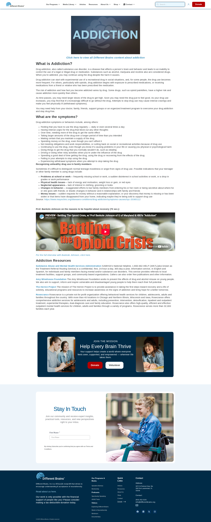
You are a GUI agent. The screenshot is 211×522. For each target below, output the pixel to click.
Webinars (95, 513)
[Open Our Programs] (59, 4)
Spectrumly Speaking (99, 496)
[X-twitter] (149, 512)
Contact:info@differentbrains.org (145, 498)
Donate (119, 501)
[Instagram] (155, 512)
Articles (119, 486)
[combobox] (170, 4)
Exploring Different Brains (100, 507)
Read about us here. (46, 491)
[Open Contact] (134, 4)
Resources (121, 489)
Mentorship (95, 489)
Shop (119, 495)
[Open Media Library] (76, 4)
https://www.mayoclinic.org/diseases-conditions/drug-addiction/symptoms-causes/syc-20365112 (92, 199)
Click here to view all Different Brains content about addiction (105, 57)
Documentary (96, 517)
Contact (120, 498)
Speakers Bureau (97, 486)
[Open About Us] (110, 4)
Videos (94, 503)
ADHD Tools (96, 499)
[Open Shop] (119, 4)
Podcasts (95, 492)
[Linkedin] (143, 512)
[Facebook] (138, 512)
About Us (120, 492)
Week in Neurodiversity (99, 510)
